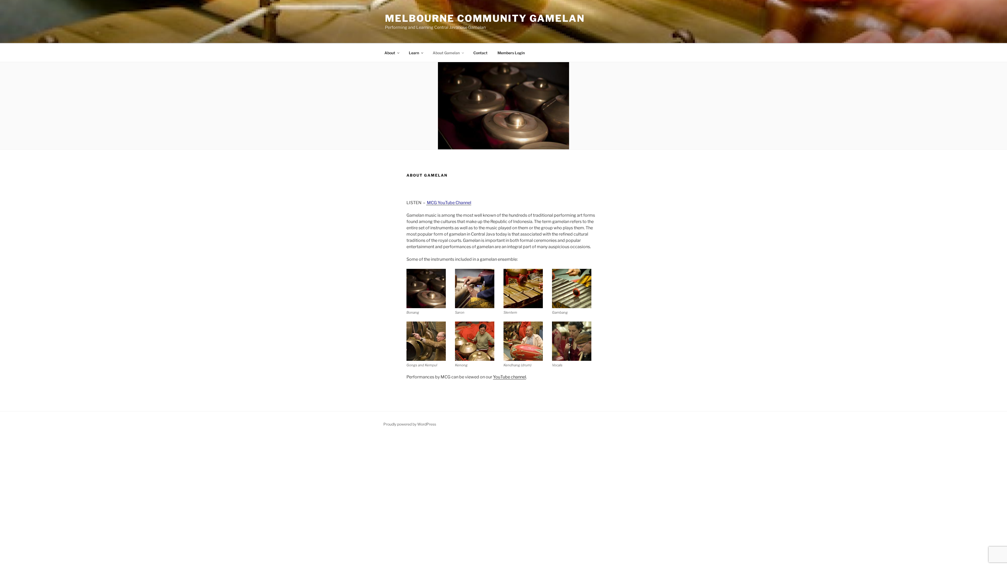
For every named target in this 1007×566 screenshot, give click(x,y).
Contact (480, 53)
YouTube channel (509, 376)
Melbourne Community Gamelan (485, 18)
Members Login (511, 53)
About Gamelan (446, 53)
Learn (414, 53)
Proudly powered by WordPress (409, 424)
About (389, 53)
